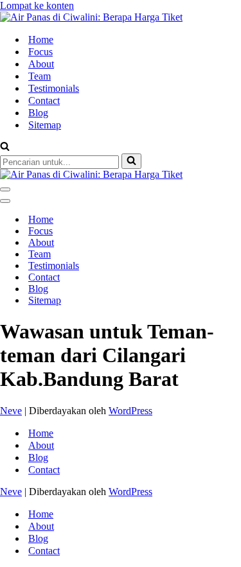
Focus (40, 51)
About (41, 63)
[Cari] (5, 147)
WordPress (130, 410)
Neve (11, 410)
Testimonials (53, 88)
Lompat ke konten (37, 5)
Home (40, 39)
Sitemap (44, 124)
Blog (38, 112)
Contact (44, 100)
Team (39, 76)
